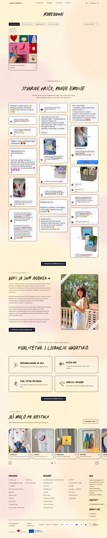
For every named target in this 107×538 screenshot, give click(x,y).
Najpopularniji (40, 24)
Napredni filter (89, 24)
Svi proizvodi (14, 24)
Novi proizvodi (27, 24)
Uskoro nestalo (53, 24)
